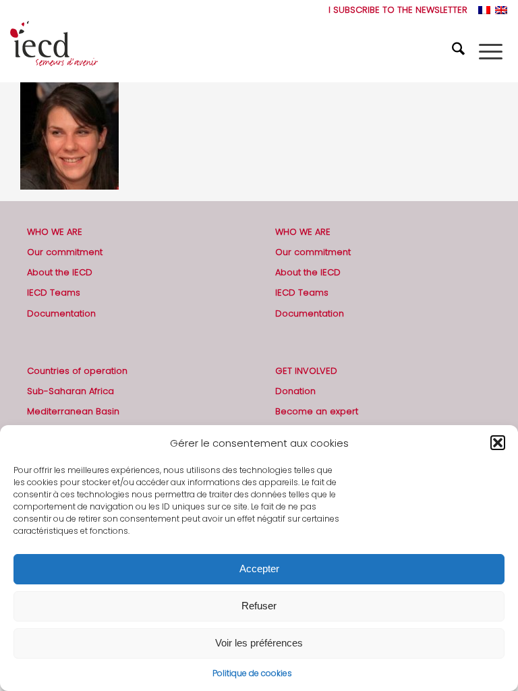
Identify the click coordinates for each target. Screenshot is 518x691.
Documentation (61, 313)
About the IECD (59, 272)
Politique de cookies (252, 673)
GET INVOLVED (306, 370)
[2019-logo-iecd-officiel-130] (54, 51)
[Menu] (490, 51)
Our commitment (65, 252)
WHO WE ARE (54, 231)
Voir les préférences (259, 642)
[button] (498, 442)
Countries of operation (77, 370)
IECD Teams (53, 292)
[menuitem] (394, 10)
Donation (295, 391)
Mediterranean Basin (73, 411)
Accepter (259, 568)
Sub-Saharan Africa (70, 391)
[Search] (460, 51)
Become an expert (316, 411)
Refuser (259, 605)
